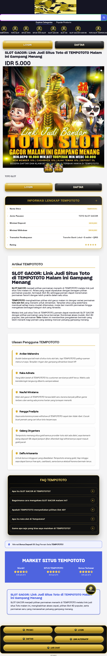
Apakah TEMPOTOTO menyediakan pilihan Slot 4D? (39, 509)
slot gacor (53, 655)
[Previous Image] (5, 117)
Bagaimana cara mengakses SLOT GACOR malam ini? (39, 500)
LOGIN (28, 44)
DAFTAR (79, 44)
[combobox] (50, 17)
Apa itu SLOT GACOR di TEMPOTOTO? (31, 491)
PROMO (29, 631)
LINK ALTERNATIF (80, 639)
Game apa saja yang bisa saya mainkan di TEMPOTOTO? (41, 528)
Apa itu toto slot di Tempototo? (28, 518)
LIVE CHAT (55, 647)
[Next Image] (102, 117)
